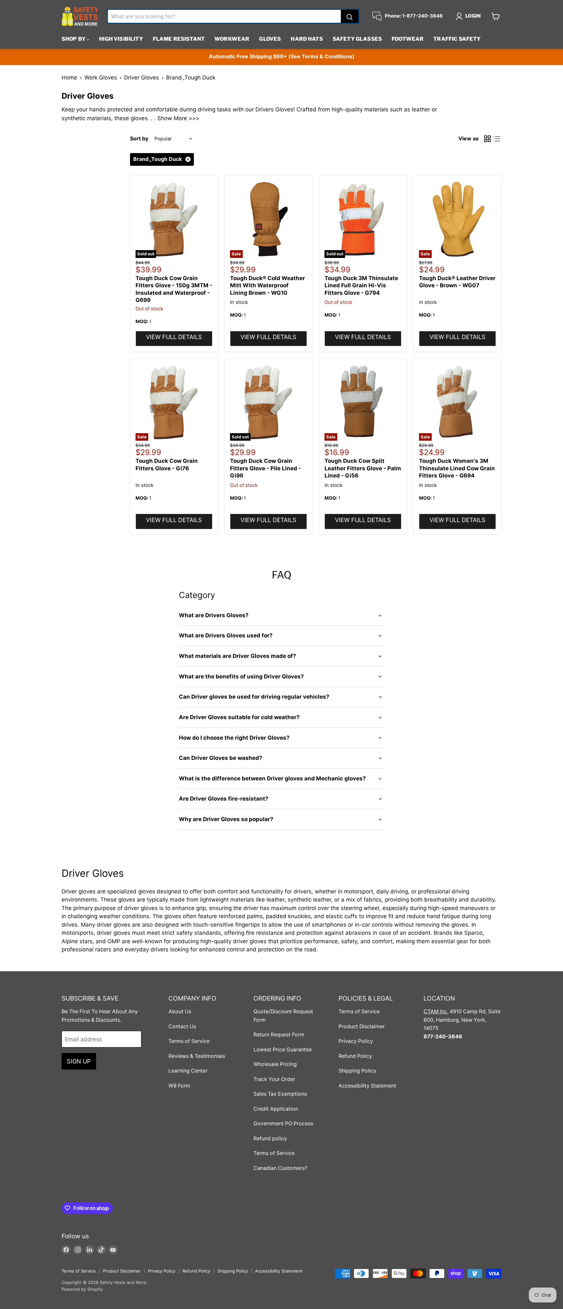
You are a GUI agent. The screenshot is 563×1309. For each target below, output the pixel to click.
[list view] (497, 139)
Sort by (139, 139)
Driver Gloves (141, 78)
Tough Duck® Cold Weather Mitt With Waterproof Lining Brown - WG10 (267, 285)
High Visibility (121, 39)
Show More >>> (178, 118)
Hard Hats (307, 39)
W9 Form (179, 1086)
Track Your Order (274, 1079)
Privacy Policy (356, 1041)
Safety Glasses (357, 39)
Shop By (74, 39)
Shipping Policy (357, 1071)
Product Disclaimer (362, 1026)
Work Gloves (100, 78)
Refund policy (270, 1138)
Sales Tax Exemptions (280, 1094)
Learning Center (188, 1071)
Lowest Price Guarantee (282, 1049)
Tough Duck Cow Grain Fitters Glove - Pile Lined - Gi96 (265, 468)
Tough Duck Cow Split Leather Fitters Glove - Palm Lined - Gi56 (363, 468)
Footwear (408, 39)
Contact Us (182, 1026)
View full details (174, 336)
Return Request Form (278, 1035)
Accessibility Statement (367, 1086)
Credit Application (275, 1109)
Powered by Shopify (82, 1289)
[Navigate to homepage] (80, 16)
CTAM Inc (435, 1011)
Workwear (231, 39)
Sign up (79, 1061)
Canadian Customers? (280, 1168)
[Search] (349, 16)
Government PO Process (283, 1123)
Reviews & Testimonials (196, 1056)
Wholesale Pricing (275, 1064)
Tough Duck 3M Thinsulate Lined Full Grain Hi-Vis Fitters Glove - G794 (361, 285)
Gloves (270, 39)
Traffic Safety (457, 39)
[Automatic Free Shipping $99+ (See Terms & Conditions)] (281, 57)
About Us (179, 1011)
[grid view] (487, 139)
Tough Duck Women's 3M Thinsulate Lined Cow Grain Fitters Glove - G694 (457, 468)
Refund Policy (355, 1056)
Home (69, 78)
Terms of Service (188, 1041)
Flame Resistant (179, 39)
